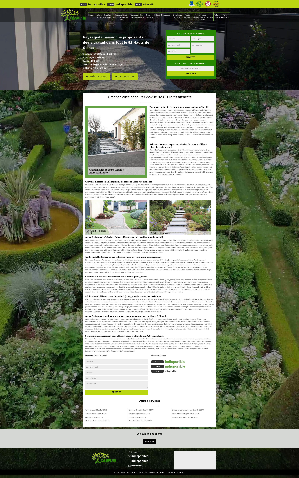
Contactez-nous (176, 472)
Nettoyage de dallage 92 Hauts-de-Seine (104, 16)
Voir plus (149, 441)
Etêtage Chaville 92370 (137, 417)
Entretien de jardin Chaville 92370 (141, 410)
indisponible (96, 4)
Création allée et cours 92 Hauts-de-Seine (120, 17)
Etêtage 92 (157, 16)
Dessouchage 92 (166, 16)
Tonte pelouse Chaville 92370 (96, 410)
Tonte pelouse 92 (225, 16)
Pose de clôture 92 (149, 16)
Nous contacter (124, 76)
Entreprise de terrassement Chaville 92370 (188, 410)
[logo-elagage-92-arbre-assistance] (73, 14)
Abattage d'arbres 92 (188, 16)
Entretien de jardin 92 (177, 16)
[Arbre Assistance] (104, 456)
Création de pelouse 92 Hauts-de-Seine (136, 16)
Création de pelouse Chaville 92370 (185, 417)
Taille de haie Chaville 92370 (95, 413)
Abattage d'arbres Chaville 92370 (97, 421)
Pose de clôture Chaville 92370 (140, 421)
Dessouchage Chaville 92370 (139, 413)
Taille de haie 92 (217, 16)
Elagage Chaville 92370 (94, 417)
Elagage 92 (91, 16)
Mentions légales (156, 472)
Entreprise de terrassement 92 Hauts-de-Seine (203, 17)
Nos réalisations (96, 76)
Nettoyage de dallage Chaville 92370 (185, 413)
